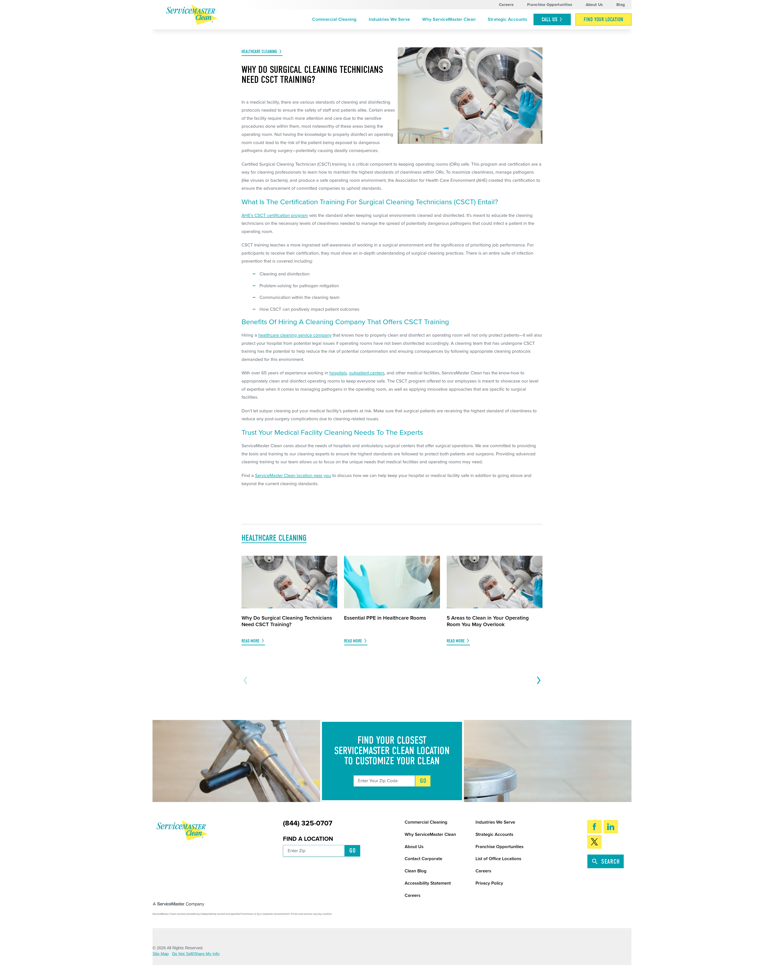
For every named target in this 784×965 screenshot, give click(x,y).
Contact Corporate (423, 858)
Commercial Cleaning (334, 19)
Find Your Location (603, 19)
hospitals (338, 373)
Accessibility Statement (428, 883)
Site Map (161, 954)
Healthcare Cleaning (259, 51)
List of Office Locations (498, 858)
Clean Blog (416, 871)
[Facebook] (594, 827)
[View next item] (537, 680)
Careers (506, 4)
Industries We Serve (389, 19)
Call (550, 19)
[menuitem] (334, 19)
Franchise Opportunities (549, 4)
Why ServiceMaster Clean (449, 19)
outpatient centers (366, 373)
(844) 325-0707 (307, 823)
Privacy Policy (489, 883)
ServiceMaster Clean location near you (293, 475)
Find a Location (308, 838)
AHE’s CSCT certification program (275, 215)
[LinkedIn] (611, 827)
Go (423, 780)
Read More (250, 641)
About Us (594, 4)
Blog (620, 4)
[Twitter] (594, 842)
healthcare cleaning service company (295, 335)
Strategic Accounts (507, 19)
